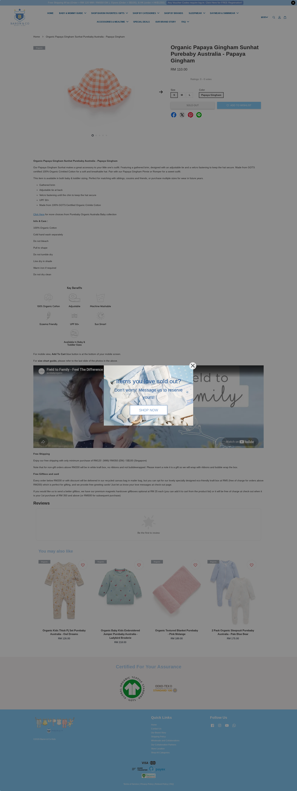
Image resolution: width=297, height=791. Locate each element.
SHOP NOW (148, 410)
